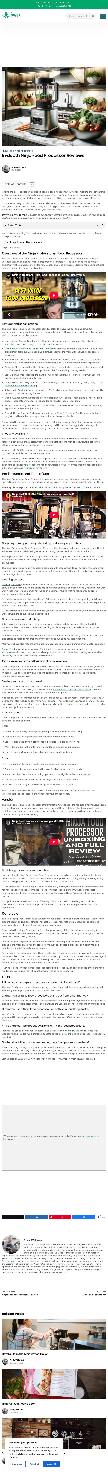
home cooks (30, 464)
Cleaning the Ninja (11, 584)
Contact (47, 3)
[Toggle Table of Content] (31, 184)
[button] (103, 16)
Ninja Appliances (24, 151)
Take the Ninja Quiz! (63, 3)
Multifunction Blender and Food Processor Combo (30, 348)
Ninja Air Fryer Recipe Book (18, 1403)
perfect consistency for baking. (21, 385)
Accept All (51, 1464)
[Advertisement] (54, 41)
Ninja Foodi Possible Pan (94, 1294)
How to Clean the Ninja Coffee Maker (25, 1353)
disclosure (91, 1136)
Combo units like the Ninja (71, 1030)
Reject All (34, 1464)
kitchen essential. (11, 652)
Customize (17, 1464)
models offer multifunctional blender (72, 689)
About (37, 3)
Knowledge (8, 151)
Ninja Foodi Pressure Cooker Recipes (20, 1294)
